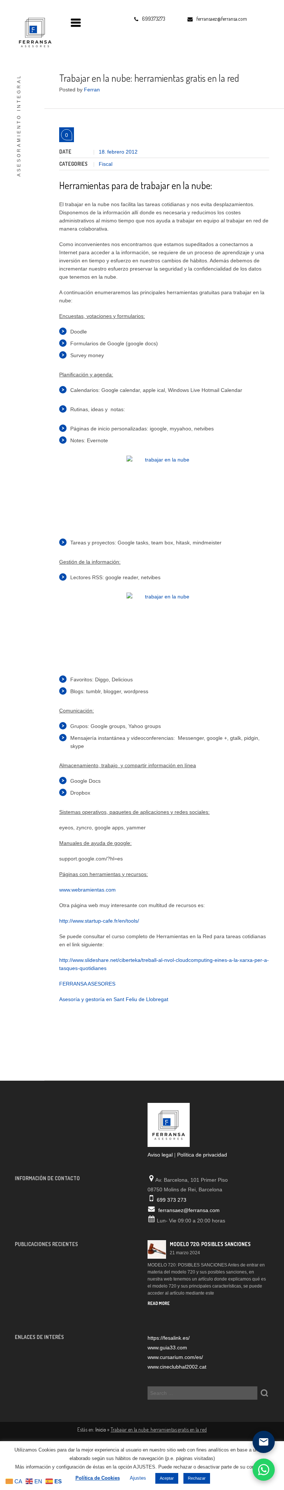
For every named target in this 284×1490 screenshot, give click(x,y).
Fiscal (105, 164)
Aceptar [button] (167, 1478)
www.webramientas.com (87, 890)
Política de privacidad (202, 1155)
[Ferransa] (33, 31)
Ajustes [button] (138, 1478)
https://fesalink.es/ (169, 1338)
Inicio (100, 1429)
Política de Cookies (97, 1478)
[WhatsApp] (264, 1470)
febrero (116, 152)
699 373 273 (171, 1200)
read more (159, 1303)
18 (102, 152)
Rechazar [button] (197, 1478)
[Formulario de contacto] (264, 1442)
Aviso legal (160, 1155)
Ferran (92, 90)
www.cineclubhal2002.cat (177, 1367)
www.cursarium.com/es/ (175, 1357)
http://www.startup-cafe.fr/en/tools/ (99, 921)
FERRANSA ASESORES (87, 984)
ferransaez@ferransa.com (189, 1210)
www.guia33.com (167, 1347)
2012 (132, 152)
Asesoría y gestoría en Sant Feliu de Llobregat (113, 999)
